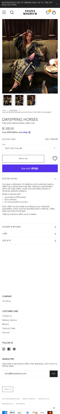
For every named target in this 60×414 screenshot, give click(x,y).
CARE (4, 234)
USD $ (7, 389)
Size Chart (10, 139)
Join (53, 373)
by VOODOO (20, 403)
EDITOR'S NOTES (9, 179)
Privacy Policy (44, 399)
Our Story (6, 301)
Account (5, 333)
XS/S (6, 148)
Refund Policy (7, 403)
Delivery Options (9, 320)
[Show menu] (4, 12)
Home (4, 110)
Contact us (7, 316)
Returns (5, 324)
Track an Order (8, 328)
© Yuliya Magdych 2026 (11, 399)
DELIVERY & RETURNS (11, 227)
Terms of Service (28, 399)
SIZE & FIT (6, 241)
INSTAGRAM (13, 110)
